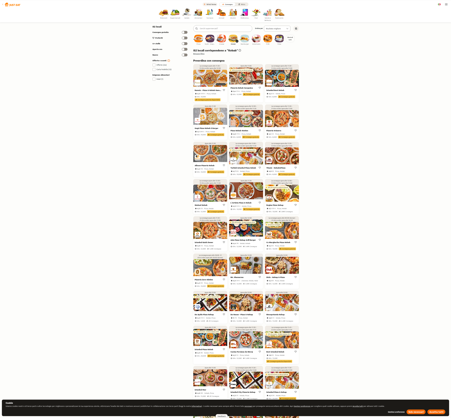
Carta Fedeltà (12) (164, 69)
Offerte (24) (161, 65)
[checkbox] (198, 40)
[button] (11, 4)
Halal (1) (159, 79)
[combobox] (225, 28)
